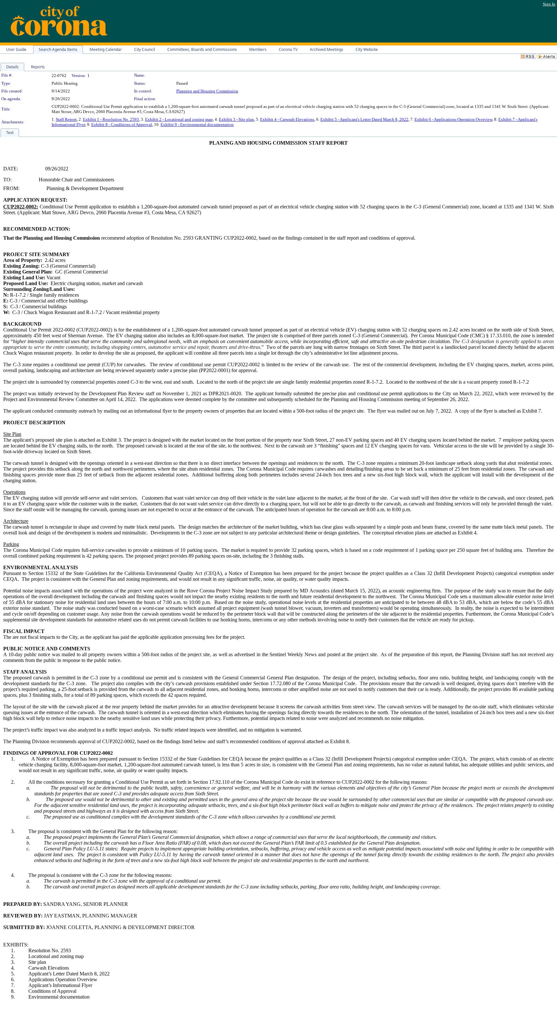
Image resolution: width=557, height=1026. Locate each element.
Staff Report (66, 119)
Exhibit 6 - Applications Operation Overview (453, 119)
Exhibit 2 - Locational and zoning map (179, 119)
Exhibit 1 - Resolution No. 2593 (111, 119)
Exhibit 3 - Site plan (236, 119)
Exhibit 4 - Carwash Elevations (287, 119)
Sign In (549, 4)
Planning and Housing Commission (207, 91)
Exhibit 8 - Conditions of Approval (121, 124)
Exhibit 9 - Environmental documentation (197, 124)
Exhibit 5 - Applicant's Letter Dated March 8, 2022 (364, 119)
